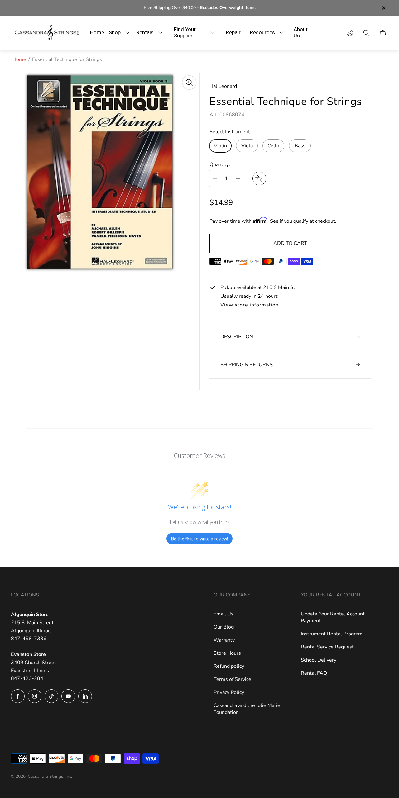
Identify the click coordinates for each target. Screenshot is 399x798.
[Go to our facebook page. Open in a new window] (18, 696)
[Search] (366, 33)
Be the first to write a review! (199, 539)
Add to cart (290, 243)
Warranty (224, 640)
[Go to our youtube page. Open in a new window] (68, 696)
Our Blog (224, 627)
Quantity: (219, 164)
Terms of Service (232, 679)
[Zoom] (189, 82)
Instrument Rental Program (332, 633)
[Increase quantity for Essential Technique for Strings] (238, 178)
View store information (249, 305)
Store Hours (227, 653)
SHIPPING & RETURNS (246, 364)
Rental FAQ (314, 673)
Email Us (223, 613)
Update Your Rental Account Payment (333, 617)
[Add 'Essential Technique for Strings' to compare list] (259, 178)
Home (19, 59)
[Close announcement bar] (383, 8)
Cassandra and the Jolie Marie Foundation (247, 709)
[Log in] (350, 33)
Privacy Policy (229, 692)
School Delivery (318, 660)
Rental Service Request (327, 647)
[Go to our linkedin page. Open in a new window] (85, 696)
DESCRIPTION (236, 336)
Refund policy (229, 666)
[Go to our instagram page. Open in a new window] (34, 696)
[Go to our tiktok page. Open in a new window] (51, 696)
